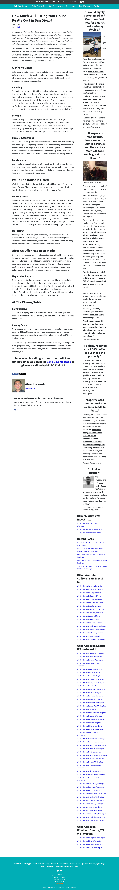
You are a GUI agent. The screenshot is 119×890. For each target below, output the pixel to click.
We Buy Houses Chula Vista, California (90, 589)
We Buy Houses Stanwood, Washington (90, 804)
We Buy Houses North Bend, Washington (91, 784)
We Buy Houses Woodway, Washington (90, 820)
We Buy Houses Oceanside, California (90, 613)
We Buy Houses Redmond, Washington (90, 787)
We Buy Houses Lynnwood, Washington (90, 742)
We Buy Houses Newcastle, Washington (91, 774)
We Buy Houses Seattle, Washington (89, 529)
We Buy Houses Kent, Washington (89, 723)
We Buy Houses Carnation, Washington (90, 679)
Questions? (70, 6)
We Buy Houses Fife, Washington (88, 709)
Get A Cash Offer (38, 6)
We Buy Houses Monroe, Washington (90, 762)
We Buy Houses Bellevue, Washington (90, 660)
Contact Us (73, 2)
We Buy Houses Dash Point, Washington (91, 686)
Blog (76, 867)
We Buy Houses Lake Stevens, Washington (91, 738)
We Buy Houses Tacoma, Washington (90, 807)
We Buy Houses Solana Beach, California (91, 639)
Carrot (74, 887)
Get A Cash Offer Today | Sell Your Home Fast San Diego (31, 864)
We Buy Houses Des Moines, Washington (91, 689)
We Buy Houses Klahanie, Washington (90, 729)
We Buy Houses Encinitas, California (89, 599)
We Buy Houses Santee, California (88, 636)
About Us (65, 2)
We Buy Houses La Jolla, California (89, 606)
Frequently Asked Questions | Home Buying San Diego (87, 864)
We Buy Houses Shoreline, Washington (90, 797)
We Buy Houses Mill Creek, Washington (90, 759)
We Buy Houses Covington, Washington (90, 682)
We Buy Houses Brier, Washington (88, 672)
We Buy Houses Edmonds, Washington (90, 696)
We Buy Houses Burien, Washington (89, 676)
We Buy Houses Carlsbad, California (89, 586)
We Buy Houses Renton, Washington (89, 790)
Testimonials (99, 6)
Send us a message (59, 362)
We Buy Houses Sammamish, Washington (91, 794)
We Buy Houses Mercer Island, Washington (92, 755)
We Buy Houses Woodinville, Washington (91, 817)
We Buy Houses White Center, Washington (91, 814)
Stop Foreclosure (56, 6)
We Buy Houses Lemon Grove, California (91, 629)
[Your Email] (59, 883)
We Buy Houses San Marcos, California (90, 633)
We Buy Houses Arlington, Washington (90, 653)
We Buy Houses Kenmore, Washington (90, 719)
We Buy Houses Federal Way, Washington (91, 706)
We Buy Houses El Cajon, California (89, 596)
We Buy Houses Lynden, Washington (89, 848)
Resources (59, 867)
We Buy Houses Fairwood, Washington (90, 702)
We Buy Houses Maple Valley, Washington (91, 745)
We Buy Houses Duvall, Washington (89, 692)
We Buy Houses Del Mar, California (89, 593)
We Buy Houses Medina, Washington (89, 752)
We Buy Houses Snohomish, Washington (91, 800)
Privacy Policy (68, 867)
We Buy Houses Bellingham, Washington (91, 838)
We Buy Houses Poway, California (88, 616)
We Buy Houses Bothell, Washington (89, 669)
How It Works (84, 6)
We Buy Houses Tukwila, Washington (90, 810)
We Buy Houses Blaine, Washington (89, 841)
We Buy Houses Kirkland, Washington (90, 726)
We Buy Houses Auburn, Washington (89, 656)
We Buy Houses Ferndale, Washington (90, 844)
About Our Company (47, 867)
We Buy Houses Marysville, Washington (90, 748)
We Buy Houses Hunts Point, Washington (91, 713)
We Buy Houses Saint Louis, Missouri (89, 533)
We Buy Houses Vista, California (88, 619)
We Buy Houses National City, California (90, 609)
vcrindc (18, 27)
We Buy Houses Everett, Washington (89, 699)
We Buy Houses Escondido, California (90, 603)
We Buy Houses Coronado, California (89, 623)
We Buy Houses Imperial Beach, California (91, 626)
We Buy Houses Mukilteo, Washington (90, 771)
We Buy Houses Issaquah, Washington (90, 716)
